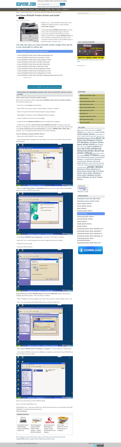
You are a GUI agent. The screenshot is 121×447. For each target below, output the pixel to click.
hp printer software (90, 152)
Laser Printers (91, 155)
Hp (42, 9)
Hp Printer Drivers (85, 110)
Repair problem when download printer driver (50, 6)
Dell (53, 9)
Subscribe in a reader (83, 191)
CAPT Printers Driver (29, 188)
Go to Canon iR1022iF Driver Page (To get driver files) (44, 87)
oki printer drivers (82, 167)
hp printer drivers (92, 151)
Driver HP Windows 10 (89, 141)
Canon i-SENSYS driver (89, 132)
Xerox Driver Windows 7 (92, 173)
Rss (100, 443)
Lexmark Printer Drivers (86, 116)
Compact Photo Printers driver (37, 439)
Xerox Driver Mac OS (90, 171)
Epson (31, 9)
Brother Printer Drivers (86, 95)
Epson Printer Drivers (86, 107)
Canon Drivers (26, 20)
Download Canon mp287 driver (88, 201)
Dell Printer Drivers (85, 104)
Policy (59, 9)
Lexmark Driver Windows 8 (93, 159)
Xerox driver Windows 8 (86, 175)
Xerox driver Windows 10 (89, 176)
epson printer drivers (86, 144)
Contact (65, 9)
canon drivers (45, 437)
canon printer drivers (56, 437)
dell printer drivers (100, 136)
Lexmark (47, 9)
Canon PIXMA (99, 132)
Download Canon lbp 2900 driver (88, 199)
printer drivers (51, 439)
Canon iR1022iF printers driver (60, 92)
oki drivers (90, 163)
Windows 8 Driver (84, 169)
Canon (37, 9)
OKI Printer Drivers (85, 119)
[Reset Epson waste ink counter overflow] (91, 58)
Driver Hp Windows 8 (87, 140)
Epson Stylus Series (82, 146)
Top (103, 443)
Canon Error (83, 98)
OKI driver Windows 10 (97, 165)
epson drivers (98, 142)
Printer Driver (27, 4)
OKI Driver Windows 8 (84, 165)
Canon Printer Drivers (27, 12)
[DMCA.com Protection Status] (98, 446)
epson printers (99, 144)
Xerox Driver (83, 122)
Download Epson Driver (86, 138)
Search (24, 9)
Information (83, 113)
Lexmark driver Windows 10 (86, 161)
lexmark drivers (89, 157)
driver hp (100, 138)
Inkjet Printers (96, 153)
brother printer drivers (90, 130)
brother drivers (81, 130)
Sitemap (95, 443)
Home (19, 9)
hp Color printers (90, 148)
